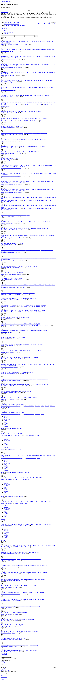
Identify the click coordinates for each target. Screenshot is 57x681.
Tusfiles (5, 515)
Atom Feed (6, 33)
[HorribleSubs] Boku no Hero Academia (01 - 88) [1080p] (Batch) (16, 391)
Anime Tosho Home (5, 1)
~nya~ (2, 675)
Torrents (2, 661)
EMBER (10, 200)
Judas (9, 252)
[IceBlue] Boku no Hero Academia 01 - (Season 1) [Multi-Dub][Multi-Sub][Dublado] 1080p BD (23, 310)
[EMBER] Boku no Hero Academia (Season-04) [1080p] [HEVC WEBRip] (19, 398)
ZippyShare (8, 201)
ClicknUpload (7, 419)
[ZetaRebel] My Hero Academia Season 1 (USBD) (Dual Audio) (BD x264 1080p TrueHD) (22, 592)
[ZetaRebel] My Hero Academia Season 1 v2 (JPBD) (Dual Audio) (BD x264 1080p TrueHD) (23, 579)
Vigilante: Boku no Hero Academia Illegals (16, 25)
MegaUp (6, 488)
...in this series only (6, 660)
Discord (2, 679)
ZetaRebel (10, 573)
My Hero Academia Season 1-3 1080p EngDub (12, 625)
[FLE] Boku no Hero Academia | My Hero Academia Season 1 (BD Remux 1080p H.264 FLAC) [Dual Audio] (27, 95)
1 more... (8, 106)
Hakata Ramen (11, 458)
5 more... (42, 121)
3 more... (46, 325)
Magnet (18, 44)
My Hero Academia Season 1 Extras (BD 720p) (12, 126)
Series (2, 663)
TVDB (49, 23)
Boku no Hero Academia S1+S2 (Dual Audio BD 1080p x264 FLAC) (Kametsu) (20, 631)
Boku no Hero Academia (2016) (11, 24)
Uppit (5, 424)
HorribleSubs (7, 392)
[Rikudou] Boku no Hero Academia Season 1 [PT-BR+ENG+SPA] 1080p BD (19, 357)
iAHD (4, 216)
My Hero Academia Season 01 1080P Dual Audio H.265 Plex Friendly (17, 619)
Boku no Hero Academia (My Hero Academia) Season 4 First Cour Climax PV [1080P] (21, 478)
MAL (45, 23)
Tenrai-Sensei (7, 260)
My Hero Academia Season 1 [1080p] (9, 158)
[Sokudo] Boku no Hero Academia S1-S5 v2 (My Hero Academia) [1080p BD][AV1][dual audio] (24, 133)
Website (6, 44)
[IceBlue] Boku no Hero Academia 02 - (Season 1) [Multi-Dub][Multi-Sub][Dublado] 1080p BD (23, 305)
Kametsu (6, 633)
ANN (42, 23)
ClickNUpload (25, 121)
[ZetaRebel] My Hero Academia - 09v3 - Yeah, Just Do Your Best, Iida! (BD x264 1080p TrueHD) (24, 572)
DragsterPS (10, 294)
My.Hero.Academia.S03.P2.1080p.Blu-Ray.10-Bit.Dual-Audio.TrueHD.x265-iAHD (21, 559)
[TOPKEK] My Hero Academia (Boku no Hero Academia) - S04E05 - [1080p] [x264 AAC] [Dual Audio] (26, 501)
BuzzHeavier (32, 104)
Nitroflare (6, 466)
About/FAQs (4, 677)
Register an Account (5, 670)
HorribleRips (11, 274)
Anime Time (10, 67)
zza (4, 345)
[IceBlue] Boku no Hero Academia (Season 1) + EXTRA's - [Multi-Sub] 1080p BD (20, 324)
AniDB (38, 23)
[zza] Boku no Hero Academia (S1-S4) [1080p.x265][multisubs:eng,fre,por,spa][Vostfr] (21, 350)
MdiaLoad (3, 106)
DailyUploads (39, 104)
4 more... (43, 306)
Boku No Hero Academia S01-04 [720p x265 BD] (12, 243)
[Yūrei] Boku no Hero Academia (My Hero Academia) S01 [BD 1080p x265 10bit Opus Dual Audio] (24, 330)
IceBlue (9, 287)
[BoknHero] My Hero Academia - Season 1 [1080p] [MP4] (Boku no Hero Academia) (21, 111)
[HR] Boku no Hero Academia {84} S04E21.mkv (12, 404)
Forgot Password (5, 668)
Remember (3, 667)
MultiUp (3, 201)
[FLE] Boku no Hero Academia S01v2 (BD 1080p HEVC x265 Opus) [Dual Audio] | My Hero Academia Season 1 (28, 49)
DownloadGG (43, 200)
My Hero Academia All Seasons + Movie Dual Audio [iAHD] (15, 215)
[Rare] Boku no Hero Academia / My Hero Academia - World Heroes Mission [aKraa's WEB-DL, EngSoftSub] (27, 221)
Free (42, 325)
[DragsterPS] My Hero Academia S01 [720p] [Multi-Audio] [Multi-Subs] (18, 293)
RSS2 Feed (6, 30)
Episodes (6, 663)
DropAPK (38, 306)
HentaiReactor (9, 406)
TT (1, 406)
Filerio (5, 420)
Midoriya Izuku (4, 12)
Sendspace (8, 428)
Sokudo (5, 59)
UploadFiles (20, 472)
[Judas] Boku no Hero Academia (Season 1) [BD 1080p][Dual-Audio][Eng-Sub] (20, 552)
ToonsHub (10, 104)
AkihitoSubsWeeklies (13, 229)
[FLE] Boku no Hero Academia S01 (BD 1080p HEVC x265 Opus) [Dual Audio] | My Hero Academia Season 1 (27, 80)
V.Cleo (9, 567)
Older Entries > (4, 28)
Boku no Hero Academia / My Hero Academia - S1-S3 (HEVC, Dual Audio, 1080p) (20, 606)
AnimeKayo (7, 373)
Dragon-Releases (12, 238)
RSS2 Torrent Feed (8, 32)
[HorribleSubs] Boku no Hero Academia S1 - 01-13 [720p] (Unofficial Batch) (19, 650)
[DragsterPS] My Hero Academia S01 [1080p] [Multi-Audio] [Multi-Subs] (18, 298)
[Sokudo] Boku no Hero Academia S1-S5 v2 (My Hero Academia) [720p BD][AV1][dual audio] (23, 139)
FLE (5, 51)
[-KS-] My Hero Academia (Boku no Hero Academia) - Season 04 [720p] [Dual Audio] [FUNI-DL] (24, 384)
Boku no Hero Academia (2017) (12, 22)
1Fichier (5, 416)
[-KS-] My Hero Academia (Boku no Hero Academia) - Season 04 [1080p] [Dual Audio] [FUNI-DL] (24, 379)
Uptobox (6, 426)
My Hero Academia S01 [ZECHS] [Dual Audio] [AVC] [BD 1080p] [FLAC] (19, 266)
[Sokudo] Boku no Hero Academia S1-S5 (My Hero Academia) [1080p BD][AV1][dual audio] (23, 151)
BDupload (6, 418)
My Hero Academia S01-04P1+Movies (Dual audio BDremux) (15, 317)
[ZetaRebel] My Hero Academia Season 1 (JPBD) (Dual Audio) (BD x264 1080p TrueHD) (22, 599)
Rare (5, 223)
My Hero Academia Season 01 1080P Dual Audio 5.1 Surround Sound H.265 (19, 586)
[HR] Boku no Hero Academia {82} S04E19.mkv (12, 434)
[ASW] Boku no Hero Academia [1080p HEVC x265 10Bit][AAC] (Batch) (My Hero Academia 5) (24, 228)
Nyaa (2, 44)
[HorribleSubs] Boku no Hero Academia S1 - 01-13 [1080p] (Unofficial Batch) (19, 645)
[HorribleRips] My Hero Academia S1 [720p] (11, 278)
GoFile (44, 104)
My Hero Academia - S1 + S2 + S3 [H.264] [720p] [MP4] (14, 612)
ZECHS (9, 267)
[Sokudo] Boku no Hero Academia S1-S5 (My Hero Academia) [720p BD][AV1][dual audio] (23, 146)
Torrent (14, 44)
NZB (26, 44)
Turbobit (6, 423)
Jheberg (42, 406)
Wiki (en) (54, 23)
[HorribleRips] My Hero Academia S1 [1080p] (12, 272)
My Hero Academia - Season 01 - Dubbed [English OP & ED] (15, 337)
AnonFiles (29, 200)
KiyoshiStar (10, 380)
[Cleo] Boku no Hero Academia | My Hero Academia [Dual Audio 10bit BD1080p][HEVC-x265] (24, 565)
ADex (2, 112)
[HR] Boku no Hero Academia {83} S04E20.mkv (12, 412)
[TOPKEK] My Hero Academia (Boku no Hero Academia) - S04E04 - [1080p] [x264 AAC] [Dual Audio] (26, 524)
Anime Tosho (4, 654)
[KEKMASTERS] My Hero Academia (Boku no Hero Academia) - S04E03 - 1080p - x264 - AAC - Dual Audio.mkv (28, 545)
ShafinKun (10, 176)
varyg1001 (10, 44)
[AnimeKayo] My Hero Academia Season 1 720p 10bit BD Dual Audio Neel (19, 372)
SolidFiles (52, 406)
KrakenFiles (50, 104)
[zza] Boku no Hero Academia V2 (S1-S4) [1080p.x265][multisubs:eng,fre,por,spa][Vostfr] (22, 344)
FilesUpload (6, 485)
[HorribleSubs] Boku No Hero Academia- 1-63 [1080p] (14, 638)
